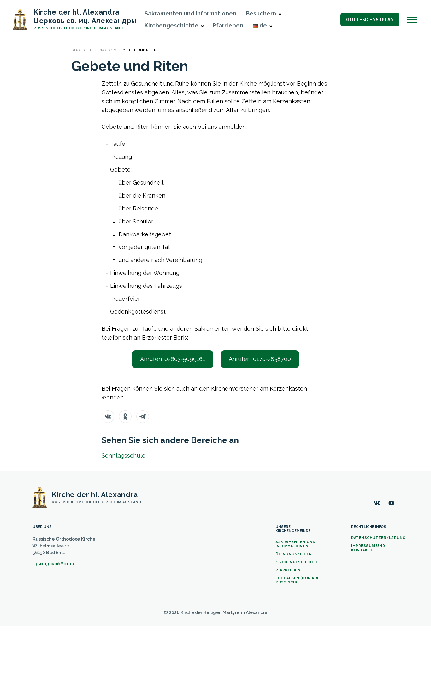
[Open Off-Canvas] (412, 20)
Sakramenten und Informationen (190, 13)
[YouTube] (391, 503)
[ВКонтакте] (376, 503)
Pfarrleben (228, 25)
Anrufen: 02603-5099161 (172, 359)
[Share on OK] (125, 416)
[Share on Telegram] (142, 416)
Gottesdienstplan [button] (370, 19)
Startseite (81, 50)
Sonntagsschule (123, 455)
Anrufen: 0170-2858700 (260, 359)
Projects (107, 50)
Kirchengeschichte (296, 562)
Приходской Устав (53, 563)
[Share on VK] (108, 416)
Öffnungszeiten (293, 554)
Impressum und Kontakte (368, 548)
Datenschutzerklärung (378, 538)
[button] (280, 14)
